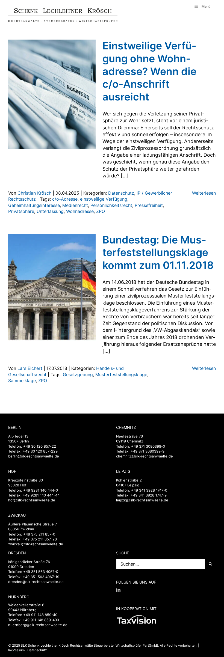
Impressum (16, 650)
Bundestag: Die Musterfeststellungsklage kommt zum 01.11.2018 (158, 253)
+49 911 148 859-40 (40, 615)
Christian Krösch (34, 193)
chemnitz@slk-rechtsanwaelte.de (144, 456)
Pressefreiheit (149, 205)
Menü (206, 6)
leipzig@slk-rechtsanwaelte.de (142, 500)
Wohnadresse (80, 211)
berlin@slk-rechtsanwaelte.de (33, 456)
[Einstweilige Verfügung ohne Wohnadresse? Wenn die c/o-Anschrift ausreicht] (52, 94)
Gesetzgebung (78, 374)
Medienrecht (75, 205)
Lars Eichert (29, 368)
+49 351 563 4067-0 (40, 571)
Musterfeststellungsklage (121, 374)
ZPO (100, 211)
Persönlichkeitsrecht (111, 205)
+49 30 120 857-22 (39, 446)
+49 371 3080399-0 (148, 446)
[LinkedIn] (118, 590)
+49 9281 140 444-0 (40, 490)
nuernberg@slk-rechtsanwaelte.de (37, 625)
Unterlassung (50, 211)
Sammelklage (22, 380)
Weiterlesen (204, 193)
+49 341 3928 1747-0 (149, 490)
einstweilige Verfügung (103, 199)
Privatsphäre (21, 211)
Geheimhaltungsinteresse (34, 205)
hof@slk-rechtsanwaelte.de (31, 500)
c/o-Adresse (65, 199)
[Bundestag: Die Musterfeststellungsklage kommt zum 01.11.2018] (52, 288)
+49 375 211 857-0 (39, 534)
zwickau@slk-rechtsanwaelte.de (35, 544)
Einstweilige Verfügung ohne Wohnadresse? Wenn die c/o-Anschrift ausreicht (149, 71)
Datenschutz (121, 193)
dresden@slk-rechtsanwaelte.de (36, 581)
